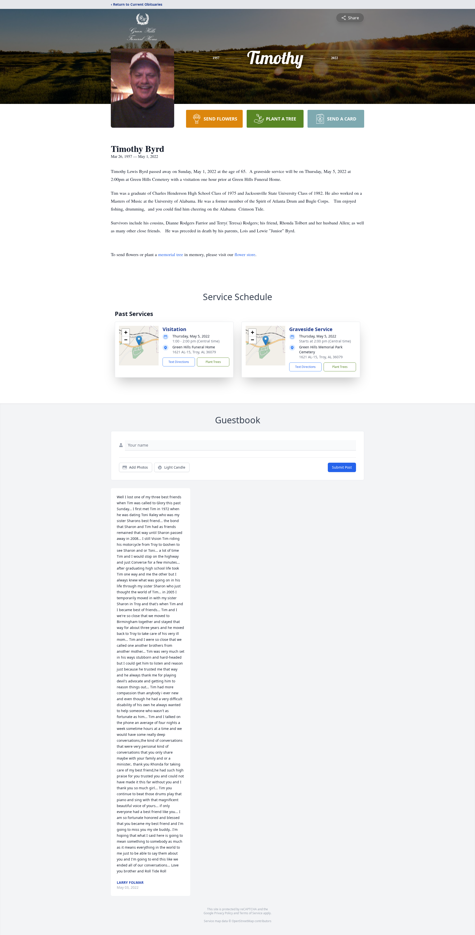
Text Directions (178, 362)
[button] (139, 341)
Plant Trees (213, 362)
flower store (245, 254)
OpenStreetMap (243, 921)
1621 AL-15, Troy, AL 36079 (194, 352)
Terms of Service (250, 913)
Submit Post (342, 467)
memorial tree (170, 254)
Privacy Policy (223, 913)
